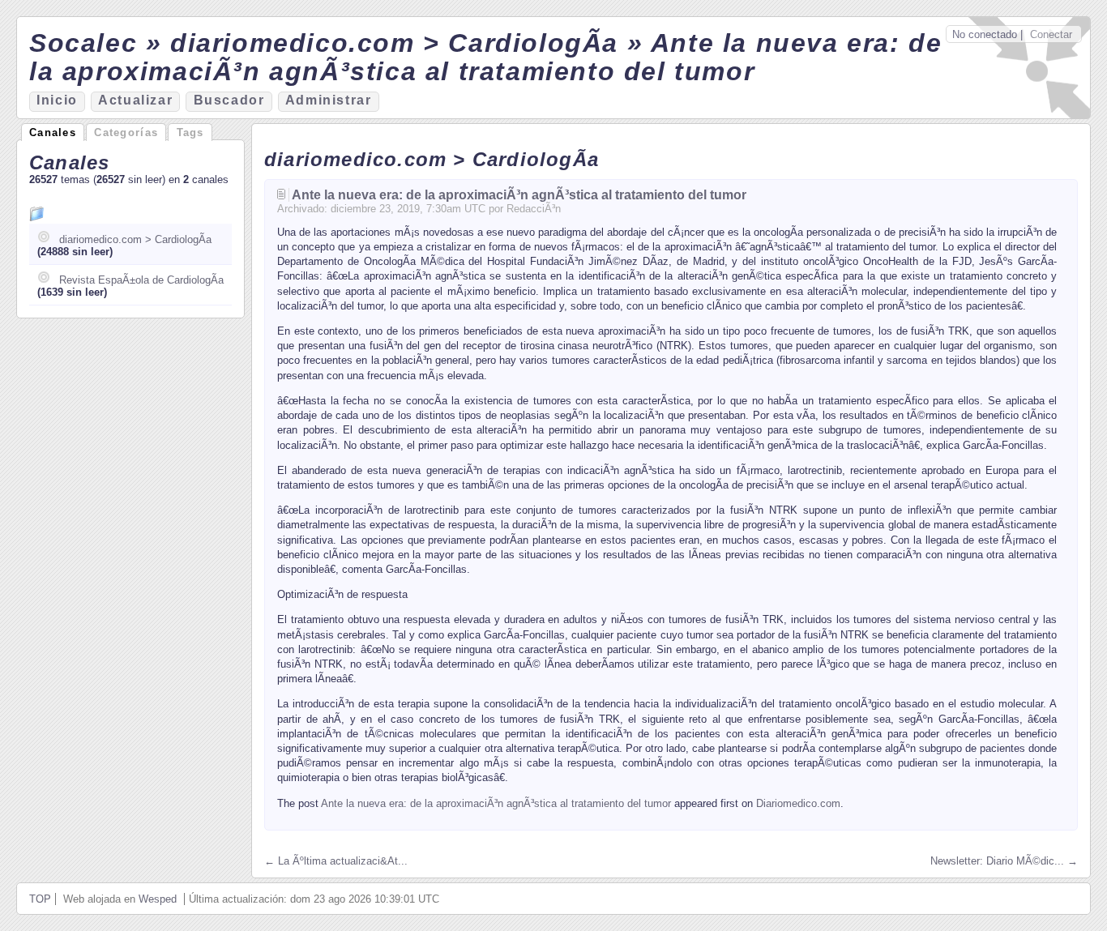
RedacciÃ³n (533, 209)
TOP (40, 899)
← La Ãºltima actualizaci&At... (336, 861)
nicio (57, 100)
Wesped (158, 899)
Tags (190, 132)
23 (385, 209)
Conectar (1051, 34)
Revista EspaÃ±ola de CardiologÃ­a (141, 280)
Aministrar (328, 100)
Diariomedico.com (798, 803)
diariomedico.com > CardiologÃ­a (135, 239)
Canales (52, 132)
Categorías (126, 132)
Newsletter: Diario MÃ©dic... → (1004, 861)
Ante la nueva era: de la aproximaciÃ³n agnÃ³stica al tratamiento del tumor (519, 195)
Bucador (229, 100)
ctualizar (135, 100)
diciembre (353, 209)
